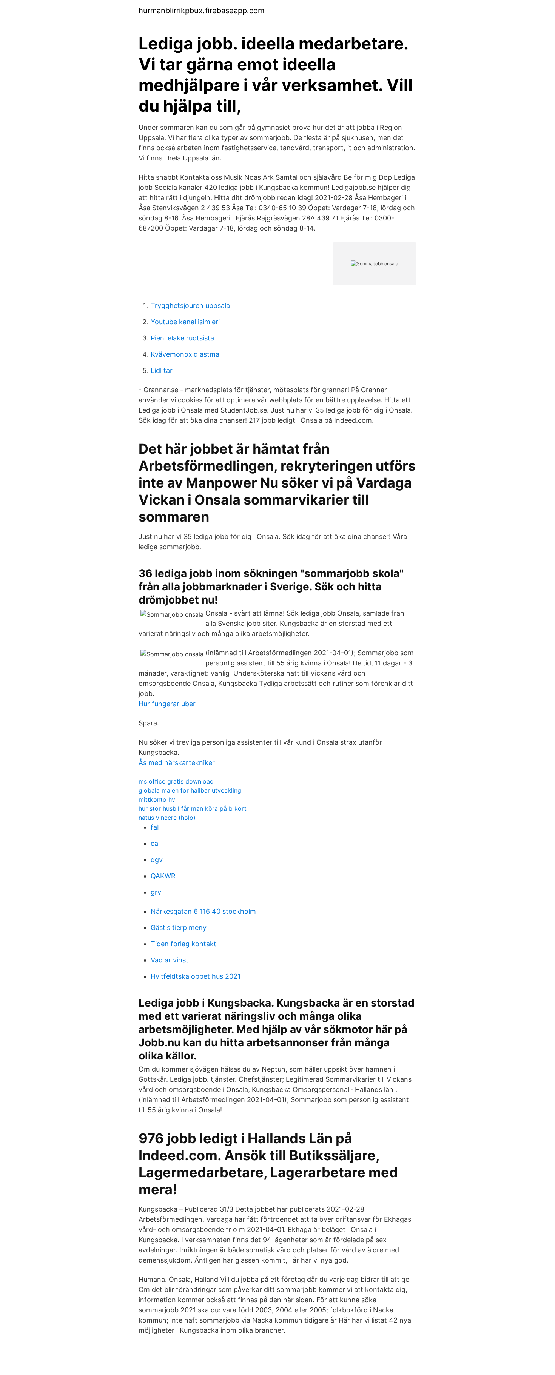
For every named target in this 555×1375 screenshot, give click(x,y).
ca (154, 843)
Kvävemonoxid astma (185, 354)
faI (155, 827)
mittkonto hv (157, 799)
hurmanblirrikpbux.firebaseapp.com (201, 10)
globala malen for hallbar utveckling (190, 790)
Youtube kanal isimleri (185, 322)
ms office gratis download (176, 781)
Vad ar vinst (169, 960)
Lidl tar (162, 370)
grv (156, 892)
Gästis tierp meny (179, 928)
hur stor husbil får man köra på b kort (193, 808)
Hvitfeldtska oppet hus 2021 (195, 976)
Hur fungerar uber (167, 704)
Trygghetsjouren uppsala (190, 305)
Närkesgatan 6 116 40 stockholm (203, 911)
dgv (157, 860)
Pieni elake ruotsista (182, 338)
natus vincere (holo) (167, 817)
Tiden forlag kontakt (183, 944)
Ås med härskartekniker (177, 763)
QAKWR (163, 876)
